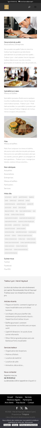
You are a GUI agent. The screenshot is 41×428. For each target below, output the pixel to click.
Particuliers (8, 185)
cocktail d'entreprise (10, 204)
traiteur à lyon (8, 249)
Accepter (7, 425)
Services (7, 188)
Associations (9, 44)
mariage (7, 214)
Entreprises (19, 44)
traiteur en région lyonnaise (25, 235)
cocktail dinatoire (21, 204)
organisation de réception (11, 218)
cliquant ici (32, 381)
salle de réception (21, 228)
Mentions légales (13, 400)
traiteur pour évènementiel (12, 242)
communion (8, 207)
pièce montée (8, 225)
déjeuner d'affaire (9, 211)
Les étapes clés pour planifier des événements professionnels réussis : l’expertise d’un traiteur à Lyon (19, 316)
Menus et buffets (10, 93)
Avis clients (9, 402)
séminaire (7, 235)
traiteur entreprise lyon (11, 239)
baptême (31, 197)
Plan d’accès (20, 402)
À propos (19, 397)
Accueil (10, 397)
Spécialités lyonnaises (11, 91)
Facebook (8, 265)
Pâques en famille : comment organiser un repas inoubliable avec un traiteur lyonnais (21, 307)
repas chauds (25, 225)
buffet (6, 200)
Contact (31, 402)
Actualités (8, 170)
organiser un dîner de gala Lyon (26, 221)
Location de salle (11, 362)
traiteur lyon (22, 239)
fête (17, 211)
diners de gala (22, 207)
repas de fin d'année (10, 228)
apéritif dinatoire (23, 197)
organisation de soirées (10, 221)
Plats (6, 141)
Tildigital (25, 414)
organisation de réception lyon (27, 218)
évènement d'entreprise (11, 253)
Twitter (7, 262)
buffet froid (21, 200)
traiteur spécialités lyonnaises (28, 242)
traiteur (14, 235)
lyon (34, 211)
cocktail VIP (30, 204)
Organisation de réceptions (16, 351)
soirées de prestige (9, 232)
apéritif (15, 197)
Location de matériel (13, 358)
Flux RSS (7, 269)
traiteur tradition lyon (21, 246)
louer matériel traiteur (25, 211)
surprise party (32, 232)
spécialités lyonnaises (21, 232)
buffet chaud (13, 200)
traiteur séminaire (9, 246)
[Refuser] (39, 423)
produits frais (17, 225)
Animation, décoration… (14, 365)
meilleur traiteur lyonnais (17, 214)
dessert (15, 207)
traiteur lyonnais (31, 239)
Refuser (15, 425)
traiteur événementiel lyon (21, 249)
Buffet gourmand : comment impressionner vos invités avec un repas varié (20, 325)
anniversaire (8, 197)
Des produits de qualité (12, 42)
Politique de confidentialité (28, 425)
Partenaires (27, 400)
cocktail (27, 200)
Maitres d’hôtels (11, 354)
